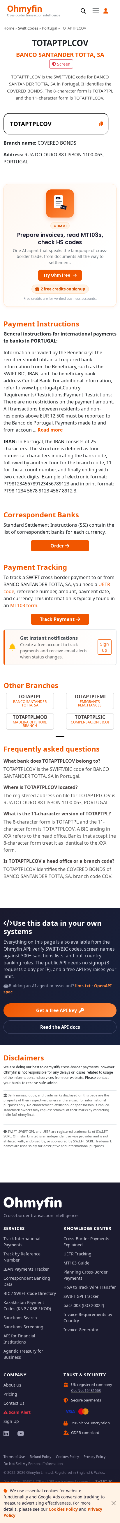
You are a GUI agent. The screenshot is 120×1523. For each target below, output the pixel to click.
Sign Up (11, 1421)
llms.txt (83, 985)
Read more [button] (50, 430)
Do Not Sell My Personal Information (33, 1463)
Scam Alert (20, 1412)
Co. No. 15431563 (86, 1390)
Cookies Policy (63, 1509)
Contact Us (13, 1403)
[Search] (83, 11)
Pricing (10, 1394)
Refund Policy (40, 1456)
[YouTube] (20, 1433)
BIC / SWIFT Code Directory (29, 1293)
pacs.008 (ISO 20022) (83, 1305)
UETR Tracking (77, 1254)
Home (8, 28)
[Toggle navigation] (95, 10)
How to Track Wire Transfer (89, 1287)
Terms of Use (14, 1456)
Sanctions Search (20, 1317)
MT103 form (23, 605)
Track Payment (58, 619)
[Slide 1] (60, 736)
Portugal (49, 28)
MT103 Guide (76, 1263)
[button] (105, 11)
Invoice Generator (80, 1329)
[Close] (113, 1503)
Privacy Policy (94, 1456)
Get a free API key (57, 1010)
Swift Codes (28, 28)
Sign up (104, 647)
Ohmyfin (24, 8)
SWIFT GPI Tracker (81, 1296)
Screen (63, 64)
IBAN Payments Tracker (26, 1269)
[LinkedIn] (6, 1433)
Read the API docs (60, 1027)
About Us (12, 1385)
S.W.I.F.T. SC (103, 1481)
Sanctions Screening (23, 1326)
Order (57, 546)
